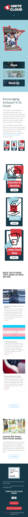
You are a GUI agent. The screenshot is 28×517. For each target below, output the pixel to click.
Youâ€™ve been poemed (10, 342)
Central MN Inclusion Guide (12, 135)
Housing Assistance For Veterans (12, 376)
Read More (14, 406)
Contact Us (14, 503)
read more (6, 320)
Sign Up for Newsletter (14, 508)
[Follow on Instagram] (15, 498)
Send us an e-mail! (7, 486)
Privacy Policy (7, 512)
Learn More (14, 456)
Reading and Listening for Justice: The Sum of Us (13, 306)
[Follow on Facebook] (13, 498)
